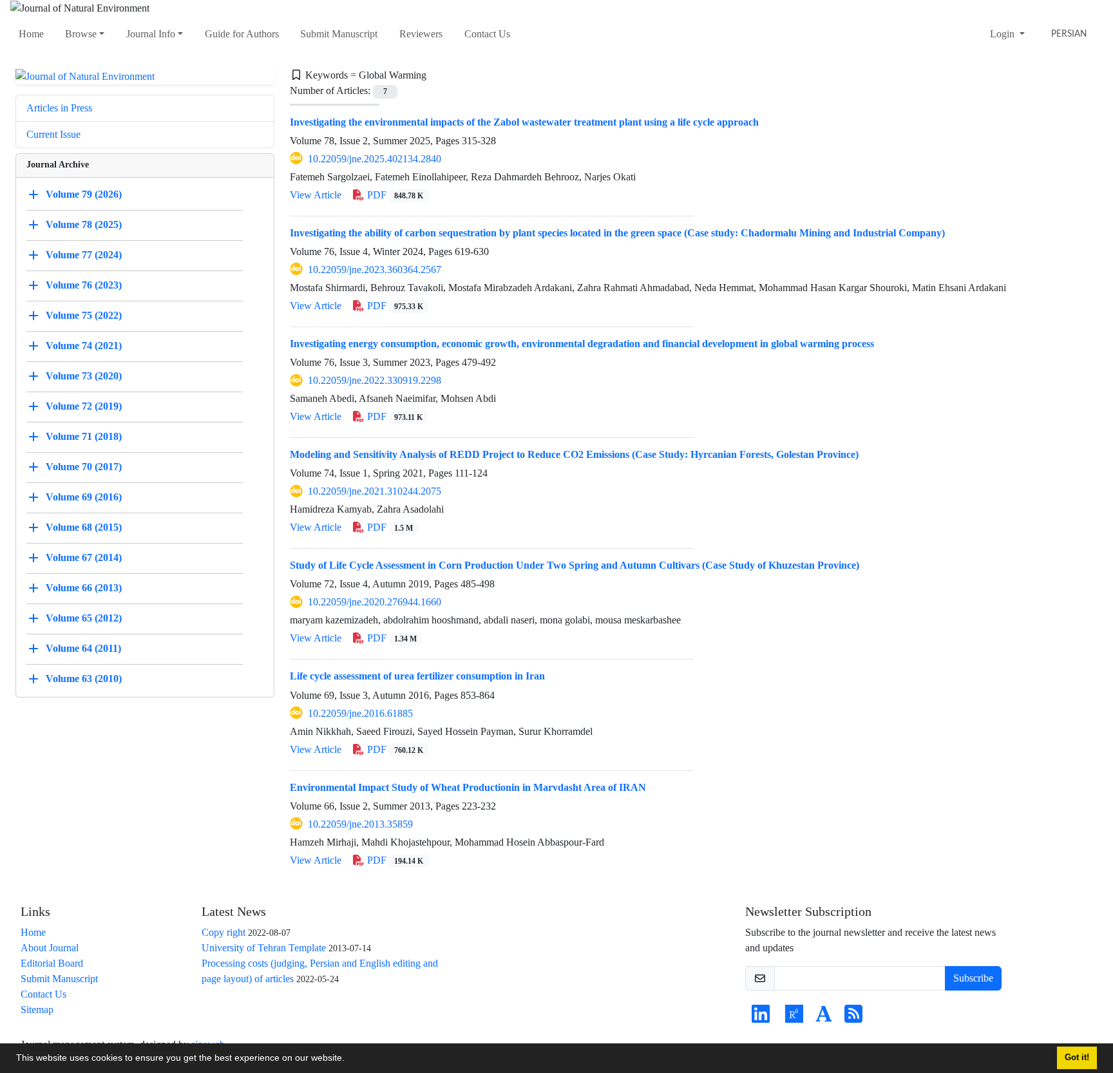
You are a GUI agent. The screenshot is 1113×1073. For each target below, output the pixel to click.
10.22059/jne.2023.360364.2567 (374, 269)
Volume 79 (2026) (84, 194)
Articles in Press (59, 108)
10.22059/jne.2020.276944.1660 (374, 602)
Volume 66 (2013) (84, 588)
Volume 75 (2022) (84, 315)
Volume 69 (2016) (84, 497)
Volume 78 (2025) (84, 224)
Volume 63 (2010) (84, 678)
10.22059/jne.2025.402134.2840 (374, 159)
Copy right (223, 932)
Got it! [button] (1077, 1057)
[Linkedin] (760, 1018)
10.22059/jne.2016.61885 (360, 713)
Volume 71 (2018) (84, 436)
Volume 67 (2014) (84, 557)
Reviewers (420, 34)
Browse (81, 34)
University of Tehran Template (264, 948)
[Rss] (853, 1018)
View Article (315, 195)
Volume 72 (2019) (84, 406)
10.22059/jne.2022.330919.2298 (374, 380)
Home (31, 34)
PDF (394, 195)
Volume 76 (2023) (84, 285)
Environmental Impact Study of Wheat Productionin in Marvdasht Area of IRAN (468, 787)
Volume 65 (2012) (84, 618)
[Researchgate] (794, 1018)
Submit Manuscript (338, 34)
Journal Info (150, 34)
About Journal (50, 948)
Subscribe (973, 978)
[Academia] (823, 1018)
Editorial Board (52, 963)
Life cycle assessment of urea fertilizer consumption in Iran (417, 676)
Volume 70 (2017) (84, 467)
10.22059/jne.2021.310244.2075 (374, 491)
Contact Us (487, 34)
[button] (349, 1059)
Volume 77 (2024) (84, 255)
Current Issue (53, 134)
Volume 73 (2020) (84, 376)
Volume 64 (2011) (83, 648)
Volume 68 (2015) (84, 527)
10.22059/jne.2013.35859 (360, 824)
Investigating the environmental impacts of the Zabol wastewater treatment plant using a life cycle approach (524, 122)
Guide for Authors (242, 34)
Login (1003, 34)
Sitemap (37, 1009)
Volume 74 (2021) (84, 345)
